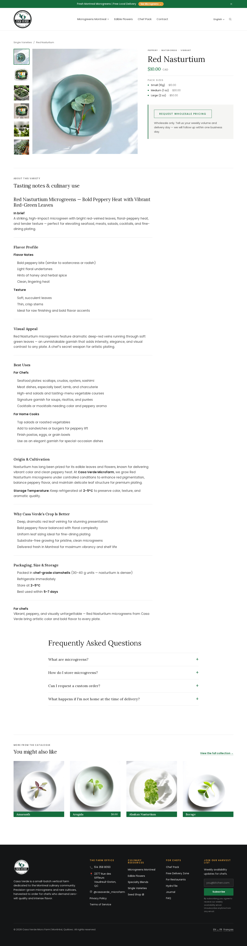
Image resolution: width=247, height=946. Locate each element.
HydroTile (172, 886)
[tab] (21, 57)
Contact (162, 19)
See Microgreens (150, 4)
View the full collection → (216, 753)
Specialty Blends (138, 882)
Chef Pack (145, 19)
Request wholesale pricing (182, 114)
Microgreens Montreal (91, 19)
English (218, 19)
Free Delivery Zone (177, 873)
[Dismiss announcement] (231, 4)
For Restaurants (176, 879)
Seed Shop (134, 894)
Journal (170, 892)
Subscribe (218, 891)
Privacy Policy (98, 898)
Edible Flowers (123, 19)
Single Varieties (23, 42)
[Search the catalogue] (230, 19)
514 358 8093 (102, 867)
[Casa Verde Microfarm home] (23, 19)
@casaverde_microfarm (109, 892)
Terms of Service (100, 904)
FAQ (168, 898)
